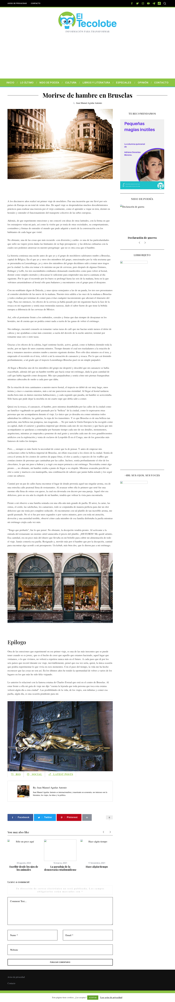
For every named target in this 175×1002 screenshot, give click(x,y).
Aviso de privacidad (17, 3)
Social (36, 774)
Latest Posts (62, 774)
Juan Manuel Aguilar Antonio (89, 102)
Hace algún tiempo (97, 866)
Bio (17, 774)
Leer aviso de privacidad (111, 997)
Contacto (35, 3)
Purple (142, 237)
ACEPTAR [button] (93, 997)
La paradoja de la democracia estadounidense (60, 868)
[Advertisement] (87, 58)
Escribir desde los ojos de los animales (23, 868)
